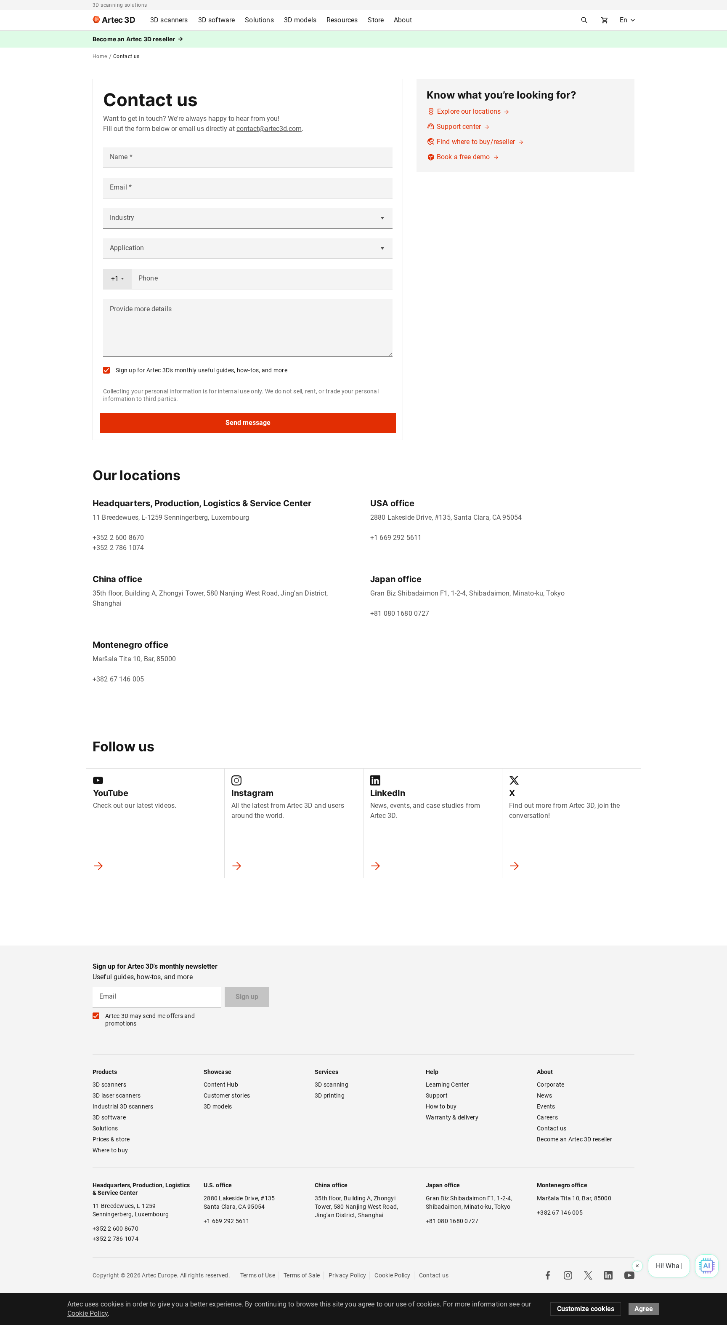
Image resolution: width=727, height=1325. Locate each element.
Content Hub (221, 1084)
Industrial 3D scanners (123, 1106)
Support (437, 1095)
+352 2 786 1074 (118, 548)
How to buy (441, 1106)
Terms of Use (257, 1275)
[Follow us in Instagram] (568, 1275)
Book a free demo (464, 157)
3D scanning (331, 1084)
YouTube (110, 793)
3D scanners (109, 1084)
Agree (643, 1309)
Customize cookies (585, 1309)
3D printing (330, 1095)
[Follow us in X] (588, 1275)
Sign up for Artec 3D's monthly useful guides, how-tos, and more (201, 370)
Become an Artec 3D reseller (574, 1139)
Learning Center (447, 1084)
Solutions (105, 1128)
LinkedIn (387, 793)
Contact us (552, 1128)
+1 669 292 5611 (396, 538)
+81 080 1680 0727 (400, 613)
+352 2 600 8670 (118, 538)
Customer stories (227, 1095)
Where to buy (110, 1150)
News (544, 1095)
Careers (547, 1117)
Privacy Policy (347, 1275)
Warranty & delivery (452, 1117)
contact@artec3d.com (269, 129)
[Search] (584, 20)
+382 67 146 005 (118, 679)
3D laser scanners (117, 1095)
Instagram (252, 793)
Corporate (550, 1084)
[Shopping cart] (604, 20)
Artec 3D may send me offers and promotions (150, 1019)
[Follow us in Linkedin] (608, 1275)
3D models (218, 1106)
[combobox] (117, 279)
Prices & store (111, 1139)
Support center (460, 127)
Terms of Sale (302, 1275)
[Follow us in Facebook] (548, 1275)
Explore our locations (469, 111)
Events (546, 1106)
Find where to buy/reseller (477, 142)
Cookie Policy (392, 1275)
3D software (109, 1117)
